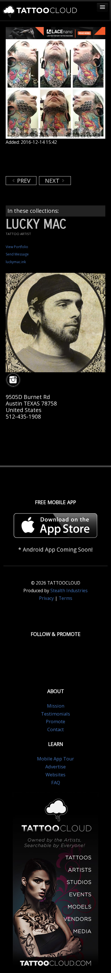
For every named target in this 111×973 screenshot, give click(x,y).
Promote (55, 721)
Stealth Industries (69, 591)
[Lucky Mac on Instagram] (14, 380)
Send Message (17, 254)
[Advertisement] (51, 160)
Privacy (46, 598)
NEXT (53, 180)
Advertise (55, 767)
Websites (55, 775)
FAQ (55, 782)
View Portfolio (17, 246)
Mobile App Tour (55, 759)
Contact (55, 729)
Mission (55, 706)
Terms (65, 598)
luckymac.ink (16, 261)
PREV (23, 180)
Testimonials (55, 714)
